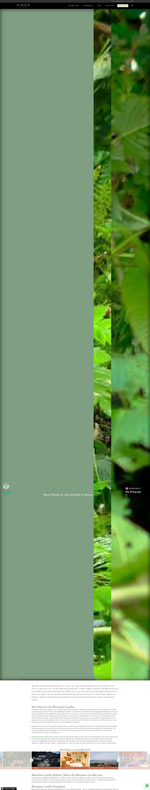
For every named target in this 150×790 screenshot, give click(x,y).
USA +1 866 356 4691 (129, 1)
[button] (31, 760)
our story (109, 6)
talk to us (122, 6)
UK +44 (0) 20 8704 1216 (119, 1)
